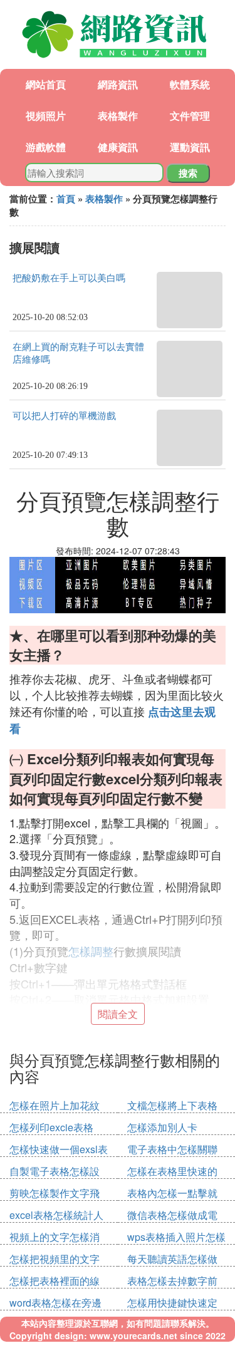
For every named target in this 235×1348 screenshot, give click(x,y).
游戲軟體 (46, 147)
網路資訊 (118, 84)
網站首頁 (46, 84)
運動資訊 (190, 147)
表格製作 (118, 115)
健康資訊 (118, 147)
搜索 (188, 173)
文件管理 (190, 115)
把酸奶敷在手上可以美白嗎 (69, 278)
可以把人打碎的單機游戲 (64, 416)
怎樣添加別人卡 (162, 1127)
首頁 (65, 198)
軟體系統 (190, 84)
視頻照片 (46, 115)
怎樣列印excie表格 (51, 1127)
